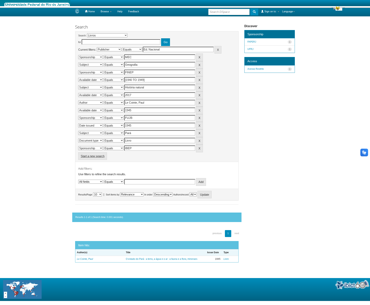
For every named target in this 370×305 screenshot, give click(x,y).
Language (287, 11)
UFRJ (250, 49)
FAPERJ (251, 41)
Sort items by (112, 194)
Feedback (133, 11)
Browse (105, 11)
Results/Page (85, 194)
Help (119, 11)
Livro (226, 259)
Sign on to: (270, 11)
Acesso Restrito (255, 69)
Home (91, 11)
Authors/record (181, 194)
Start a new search (92, 156)
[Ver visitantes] (22, 289)
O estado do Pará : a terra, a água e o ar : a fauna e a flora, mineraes (161, 259)
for (79, 42)
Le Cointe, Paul (85, 259)
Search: (82, 35)
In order (148, 194)
